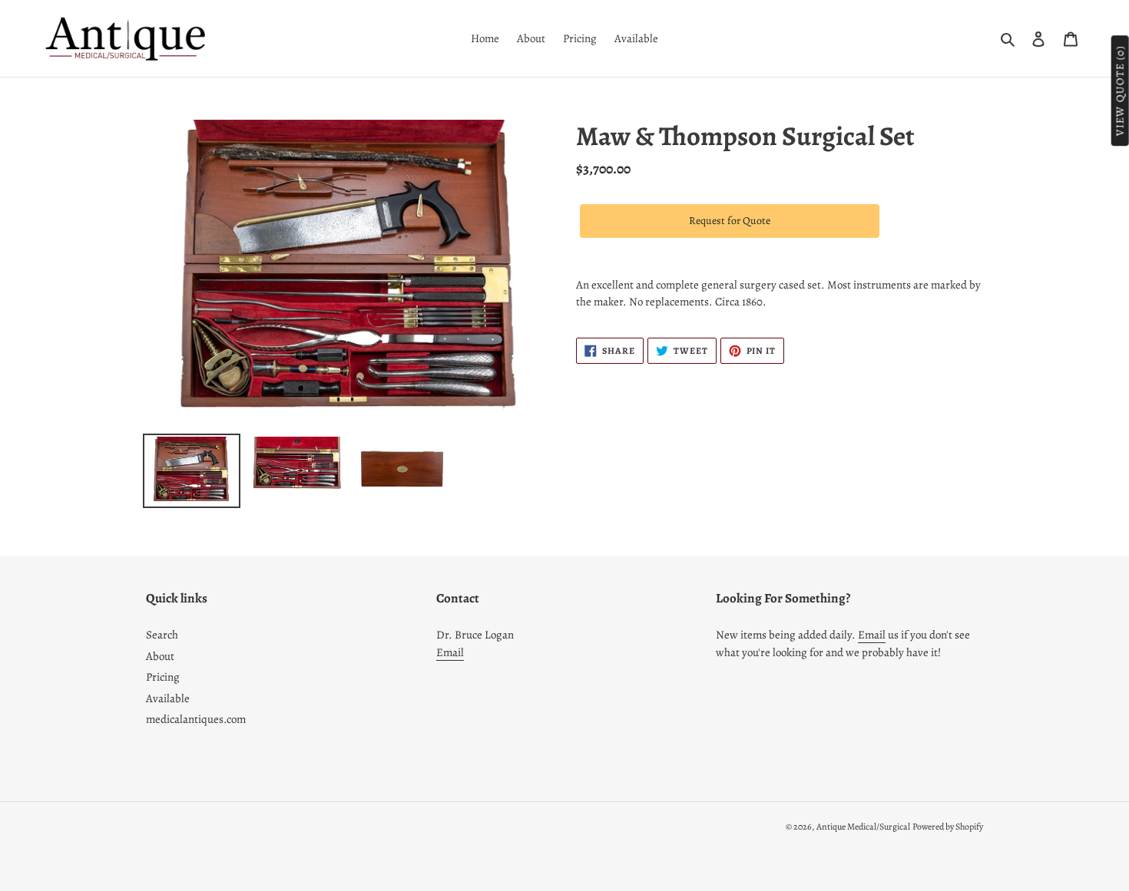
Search (162, 634)
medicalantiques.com (196, 719)
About (160, 656)
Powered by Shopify (947, 826)
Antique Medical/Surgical (863, 826)
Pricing (163, 677)
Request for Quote (729, 220)
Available (168, 698)
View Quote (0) (1120, 91)
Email (450, 652)
